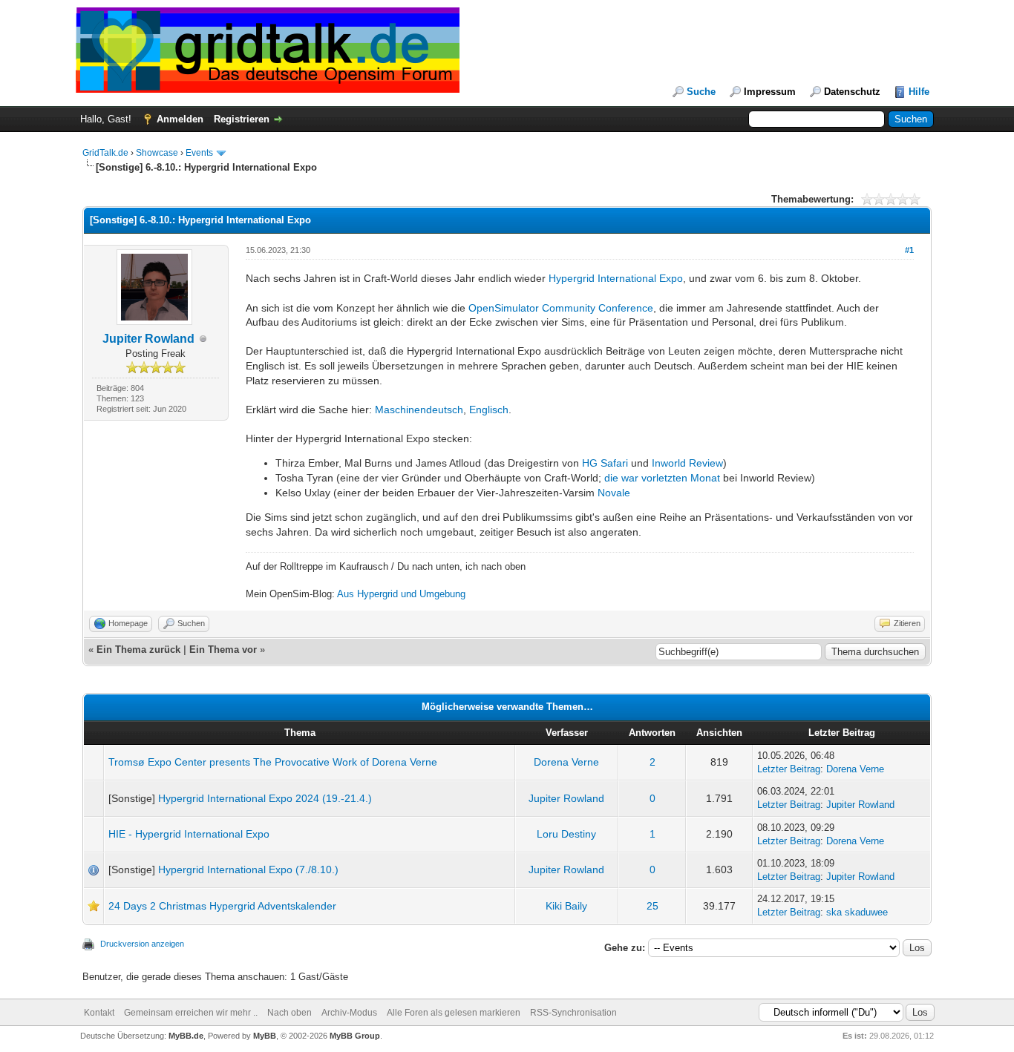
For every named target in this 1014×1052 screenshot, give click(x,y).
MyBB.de (186, 1035)
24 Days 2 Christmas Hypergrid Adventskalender (222, 906)
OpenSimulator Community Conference (560, 308)
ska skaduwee (857, 912)
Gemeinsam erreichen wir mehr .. (191, 1012)
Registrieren (241, 119)
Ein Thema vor (223, 649)
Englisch (488, 409)
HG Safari (605, 463)
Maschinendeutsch (419, 409)
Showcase (157, 153)
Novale (614, 493)
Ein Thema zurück (138, 649)
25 (652, 906)
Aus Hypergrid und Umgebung (401, 593)
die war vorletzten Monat (662, 478)
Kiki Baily (566, 906)
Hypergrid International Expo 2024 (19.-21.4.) (265, 798)
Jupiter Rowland (148, 338)
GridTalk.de (105, 153)
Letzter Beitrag (788, 769)
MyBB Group (355, 1035)
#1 (909, 250)
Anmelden (180, 119)
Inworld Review (687, 463)
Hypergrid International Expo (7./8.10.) (248, 869)
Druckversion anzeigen (142, 943)
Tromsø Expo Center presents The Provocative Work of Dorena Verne (272, 762)
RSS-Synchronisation (573, 1012)
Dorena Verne (566, 762)
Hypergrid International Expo (616, 278)
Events (199, 153)
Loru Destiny (566, 834)
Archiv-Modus (349, 1012)
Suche (701, 91)
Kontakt (99, 1012)
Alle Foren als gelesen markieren (453, 1012)
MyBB (264, 1035)
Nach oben (289, 1012)
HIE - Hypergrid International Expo (188, 834)
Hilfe (919, 91)
